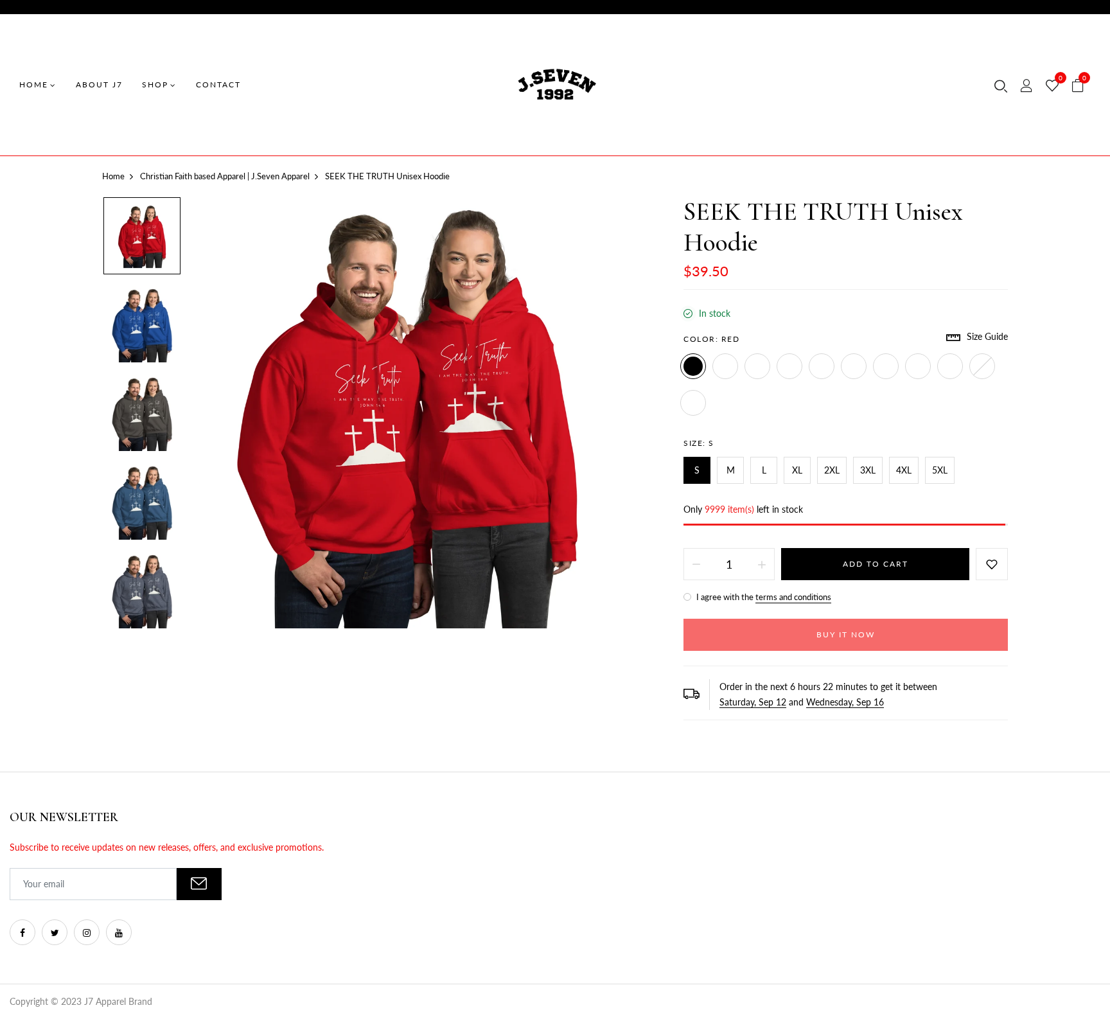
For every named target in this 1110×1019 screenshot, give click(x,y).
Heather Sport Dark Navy (821, 366)
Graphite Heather (853, 366)
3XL (868, 470)
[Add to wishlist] (992, 564)
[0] (1052, 86)
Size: (698, 443)
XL (797, 470)
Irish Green (885, 366)
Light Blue (693, 402)
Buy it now (845, 634)
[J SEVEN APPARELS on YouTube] (119, 932)
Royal (725, 366)
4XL (904, 470)
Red (693, 366)
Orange (918, 366)
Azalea (982, 366)
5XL (939, 470)
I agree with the (762, 597)
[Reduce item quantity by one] (696, 564)
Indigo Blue (789, 366)
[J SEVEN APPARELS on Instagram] (87, 932)
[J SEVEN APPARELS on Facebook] (22, 932)
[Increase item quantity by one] (762, 564)
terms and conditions (793, 597)
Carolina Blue (950, 366)
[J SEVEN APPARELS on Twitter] (54, 932)
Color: (711, 339)
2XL (832, 470)
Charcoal (757, 366)
